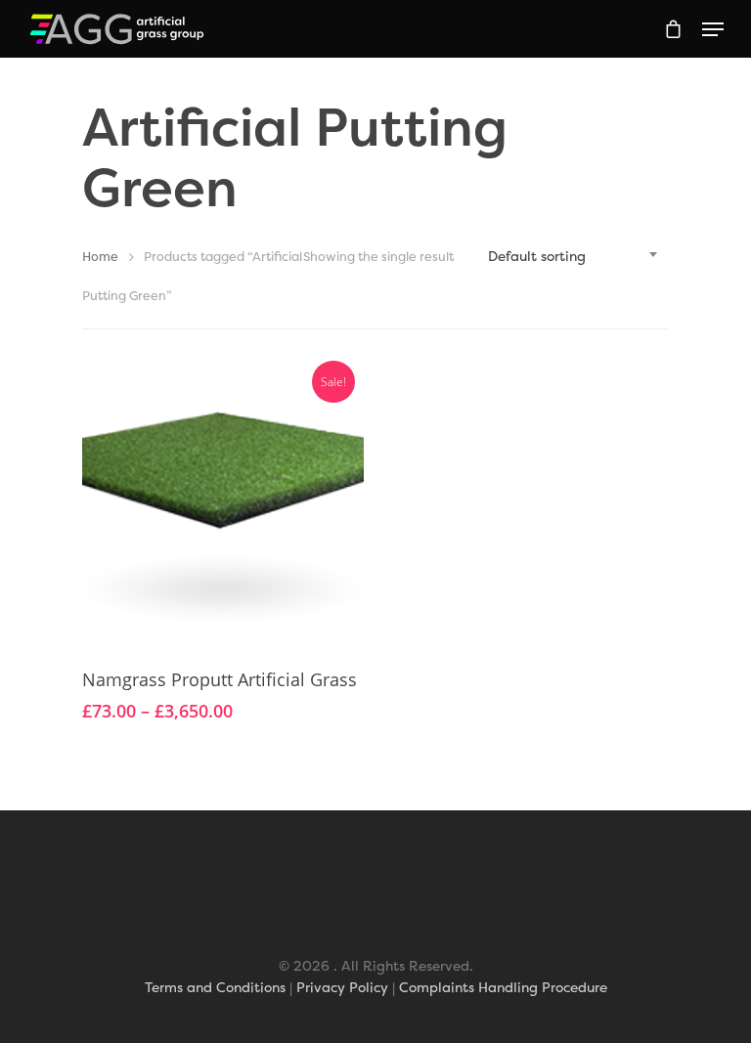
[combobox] (571, 256)
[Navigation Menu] (713, 29)
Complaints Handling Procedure (503, 987)
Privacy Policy (342, 987)
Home (100, 256)
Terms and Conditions (215, 987)
